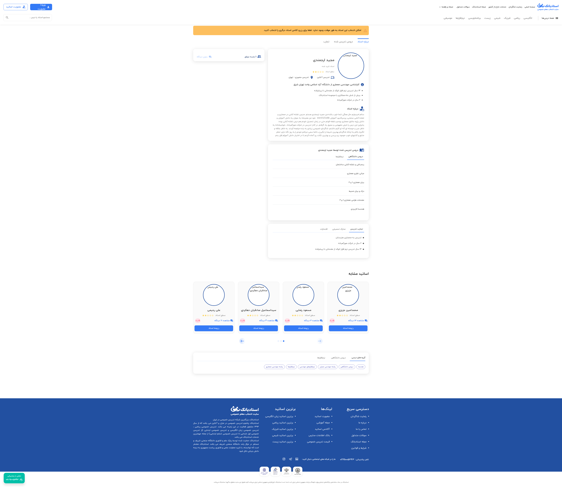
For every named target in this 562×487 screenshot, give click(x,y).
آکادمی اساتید (322, 429)
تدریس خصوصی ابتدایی (215, 430)
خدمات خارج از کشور (497, 7)
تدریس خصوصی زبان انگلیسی (244, 430)
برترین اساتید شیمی (282, 435)
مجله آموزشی (323, 422)
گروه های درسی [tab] (358, 357)
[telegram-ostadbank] (290, 460)
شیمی (497, 18)
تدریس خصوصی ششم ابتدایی (224, 433)
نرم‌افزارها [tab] (340, 156)
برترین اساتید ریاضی (282, 422)
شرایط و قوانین (358, 448)
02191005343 (347, 459)
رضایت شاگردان (515, 7)
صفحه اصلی (530, 7)
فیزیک (507, 18)
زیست (487, 18)
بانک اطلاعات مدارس (319, 435)
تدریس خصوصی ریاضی (205, 426)
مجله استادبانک (479, 7)
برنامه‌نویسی (474, 18)
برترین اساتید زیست (283, 441)
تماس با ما (361, 429)
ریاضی (517, 18)
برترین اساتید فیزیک (282, 429)
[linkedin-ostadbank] (296, 460)
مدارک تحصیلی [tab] (339, 229)
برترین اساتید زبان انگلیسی (279, 416)
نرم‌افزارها (460, 18)
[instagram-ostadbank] (284, 460)
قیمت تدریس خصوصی (318, 441)
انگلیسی (528, 18)
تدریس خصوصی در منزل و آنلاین (227, 423)
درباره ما (362, 422)
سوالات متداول (463, 7)
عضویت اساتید (322, 416)
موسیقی (448, 18)
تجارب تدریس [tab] (356, 229)
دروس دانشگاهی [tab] (355, 156)
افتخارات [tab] (324, 229)
